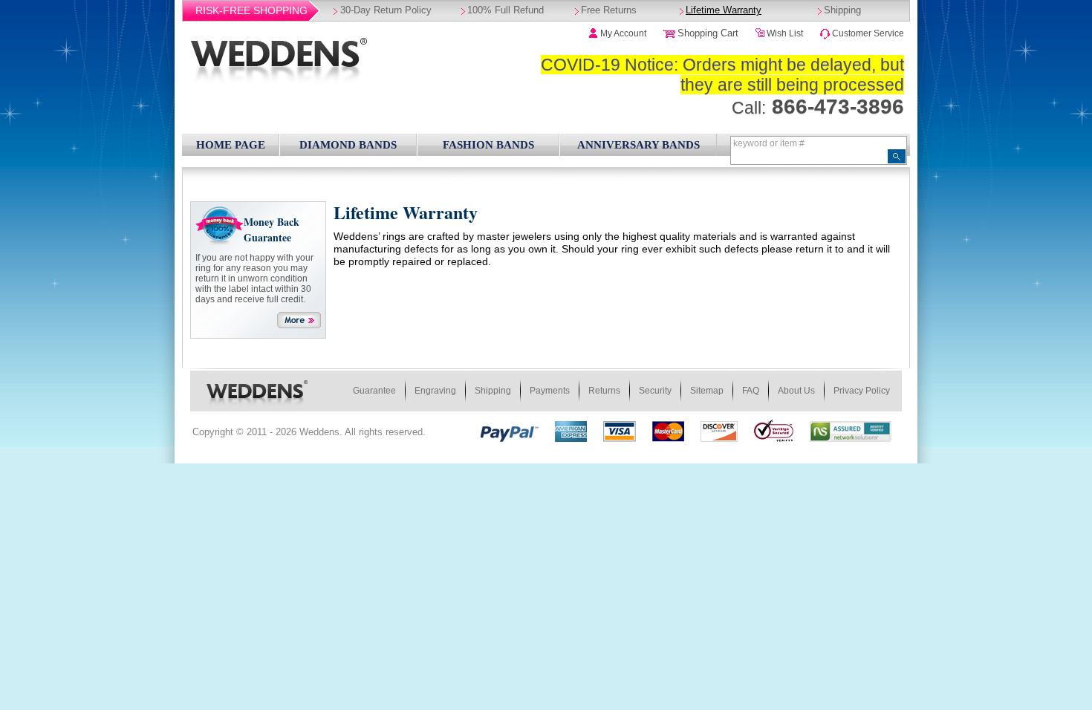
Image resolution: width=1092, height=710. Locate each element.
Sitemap (707, 390)
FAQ (750, 390)
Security (655, 390)
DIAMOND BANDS (348, 145)
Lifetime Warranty (723, 10)
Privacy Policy (861, 390)
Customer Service (868, 33)
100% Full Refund (505, 10)
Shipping (842, 10)
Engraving (435, 390)
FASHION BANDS (488, 145)
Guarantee (374, 390)
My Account (623, 33)
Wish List (785, 33)
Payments (550, 390)
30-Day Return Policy (386, 10)
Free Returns (609, 10)
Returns (604, 390)
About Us (796, 390)
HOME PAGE (230, 145)
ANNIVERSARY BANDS (638, 145)
